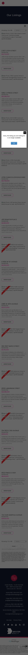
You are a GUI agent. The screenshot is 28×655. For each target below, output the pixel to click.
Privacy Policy (17, 620)
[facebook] (4, 625)
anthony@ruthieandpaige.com (14, 606)
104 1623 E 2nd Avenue (10, 430)
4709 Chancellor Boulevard (13, 177)
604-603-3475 (17, 598)
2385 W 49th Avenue (10, 304)
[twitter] (8, 625)
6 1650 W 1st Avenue (9, 262)
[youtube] (16, 625)
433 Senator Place (9, 219)
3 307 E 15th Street (9, 51)
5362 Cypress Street (10, 93)
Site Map (9, 620)
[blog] (20, 625)
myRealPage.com (14, 641)
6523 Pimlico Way (9, 473)
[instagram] (24, 625)
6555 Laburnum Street (11, 388)
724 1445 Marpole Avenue (12, 515)
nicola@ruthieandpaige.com (14, 614)
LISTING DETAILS (7, 68)
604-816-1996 (19, 604)
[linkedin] (12, 625)
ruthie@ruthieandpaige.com (14, 594)
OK (14, 143)
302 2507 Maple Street (10, 346)
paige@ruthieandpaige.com (14, 600)
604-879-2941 (18, 593)
